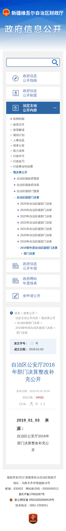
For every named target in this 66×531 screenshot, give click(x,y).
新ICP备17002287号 (32, 494)
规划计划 (18, 135)
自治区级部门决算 (28, 197)
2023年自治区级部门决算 (36, 216)
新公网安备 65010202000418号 (34, 499)
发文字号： (21, 343)
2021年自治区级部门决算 (36, 228)
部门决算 (29, 253)
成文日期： (21, 349)
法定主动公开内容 (26, 318)
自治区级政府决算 (28, 184)
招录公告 (18, 145)
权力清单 (18, 150)
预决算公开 (20, 172)
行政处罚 (18, 161)
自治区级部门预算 (28, 191)
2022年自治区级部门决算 (36, 222)
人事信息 (18, 140)
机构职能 (18, 118)
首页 (17, 313)
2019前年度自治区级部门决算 (39, 247)
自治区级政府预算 (28, 178)
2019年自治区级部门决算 (36, 241)
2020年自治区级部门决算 (36, 235)
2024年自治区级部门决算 (36, 210)
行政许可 (18, 156)
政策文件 (18, 124)
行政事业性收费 (23, 166)
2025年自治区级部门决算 (36, 203)
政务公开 (29, 313)
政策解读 (18, 129)
